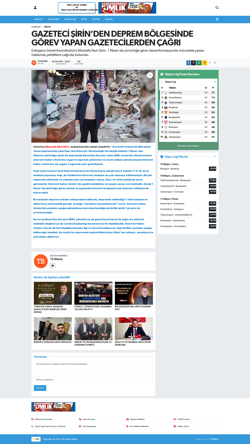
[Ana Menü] (217, 19)
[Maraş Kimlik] (127, 7)
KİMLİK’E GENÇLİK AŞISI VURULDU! (52, 342)
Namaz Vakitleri (137, 419)
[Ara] (217, 8)
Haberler (36, 27)
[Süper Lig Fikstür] (214, 157)
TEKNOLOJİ (70, 19)
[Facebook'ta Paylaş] (188, 62)
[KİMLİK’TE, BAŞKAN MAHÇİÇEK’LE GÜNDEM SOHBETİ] (93, 328)
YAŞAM (109, 19)
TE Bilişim (56, 259)
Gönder (40, 388)
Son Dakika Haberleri (139, 426)
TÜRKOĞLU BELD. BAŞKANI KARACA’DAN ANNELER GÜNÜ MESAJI (50, 309)
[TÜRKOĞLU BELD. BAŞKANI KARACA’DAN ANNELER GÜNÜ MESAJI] (53, 293)
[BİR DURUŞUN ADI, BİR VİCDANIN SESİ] (134, 293)
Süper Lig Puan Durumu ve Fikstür (50, 426)
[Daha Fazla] (204, 62)
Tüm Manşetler (89, 426)
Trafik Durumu (183, 419)
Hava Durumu (89, 419)
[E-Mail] (52, 265)
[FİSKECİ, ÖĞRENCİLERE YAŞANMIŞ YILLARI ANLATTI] (93, 293)
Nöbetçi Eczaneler (43, 419)
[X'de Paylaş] (193, 62)
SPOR (84, 19)
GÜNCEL (38, 19)
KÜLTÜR (96, 19)
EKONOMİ (53, 19)
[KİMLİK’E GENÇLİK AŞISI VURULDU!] (53, 328)
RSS (37, 439)
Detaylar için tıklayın (188, 146)
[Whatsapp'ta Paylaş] (199, 62)
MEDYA (47, 27)
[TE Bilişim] (41, 261)
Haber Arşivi (183, 426)
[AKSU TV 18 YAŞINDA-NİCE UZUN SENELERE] (134, 328)
